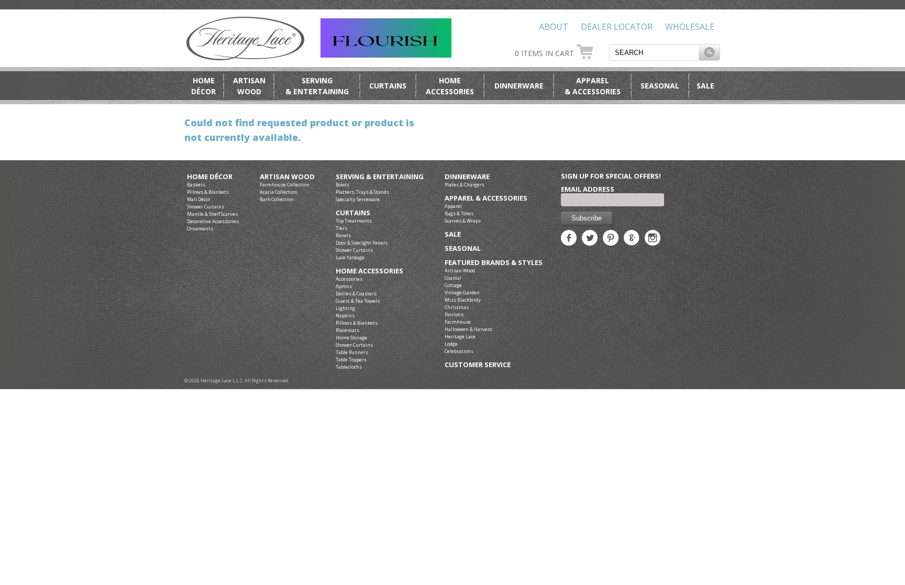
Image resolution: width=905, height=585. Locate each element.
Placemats (347, 330)
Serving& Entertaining (317, 85)
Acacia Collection (278, 192)
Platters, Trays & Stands (362, 192)
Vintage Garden (462, 292)
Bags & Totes (459, 213)
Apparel (453, 206)
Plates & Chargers (464, 184)
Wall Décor (199, 199)
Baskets (196, 184)
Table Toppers (351, 359)
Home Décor (210, 176)
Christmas (457, 307)
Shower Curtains (205, 206)
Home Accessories (369, 271)
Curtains (387, 86)
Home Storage (351, 337)
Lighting (345, 308)
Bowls (342, 184)
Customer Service (478, 364)
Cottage (453, 285)
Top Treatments (354, 220)
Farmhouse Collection (285, 184)
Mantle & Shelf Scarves (212, 214)
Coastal (453, 277)
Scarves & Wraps (463, 220)
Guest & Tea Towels (358, 300)
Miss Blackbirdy (463, 299)
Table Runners (352, 352)
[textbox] (654, 52)
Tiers (341, 228)
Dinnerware (519, 86)
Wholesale (689, 26)
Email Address (587, 189)
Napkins (345, 315)
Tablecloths (349, 366)
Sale (705, 86)
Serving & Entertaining (380, 176)
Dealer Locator (617, 26)
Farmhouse (458, 321)
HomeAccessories (450, 85)
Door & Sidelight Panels (362, 242)
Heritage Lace (460, 336)
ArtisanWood (249, 85)
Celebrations (459, 351)
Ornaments (200, 228)
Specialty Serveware (358, 199)
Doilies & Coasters (356, 293)
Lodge (451, 343)
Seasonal (660, 86)
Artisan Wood (287, 176)
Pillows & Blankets (208, 192)
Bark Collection (277, 199)
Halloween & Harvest (468, 329)
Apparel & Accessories (486, 198)
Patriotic (454, 314)
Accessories (349, 278)
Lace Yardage (350, 257)
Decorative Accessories (213, 221)
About (553, 26)
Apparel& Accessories (593, 85)
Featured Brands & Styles (494, 262)
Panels (343, 235)
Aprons (344, 286)
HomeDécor (203, 85)
